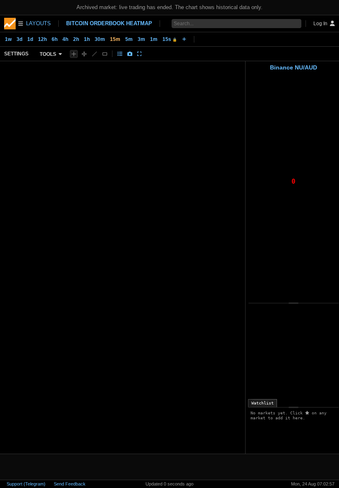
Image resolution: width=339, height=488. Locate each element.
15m (115, 39)
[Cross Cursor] (74, 54)
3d (19, 39)
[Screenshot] (129, 53)
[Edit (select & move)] (84, 54)
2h (76, 39)
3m (141, 39)
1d (30, 39)
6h (54, 39)
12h (42, 39)
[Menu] (13, 23)
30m (100, 39)
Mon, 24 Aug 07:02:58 (312, 483)
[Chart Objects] (119, 53)
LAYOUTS (38, 23)
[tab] (262, 403)
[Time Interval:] (184, 39)
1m (154, 39)
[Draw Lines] (94, 54)
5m (129, 39)
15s (169, 39)
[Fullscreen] (139, 53)
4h (65, 39)
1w (8, 39)
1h (87, 39)
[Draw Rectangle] (105, 54)
